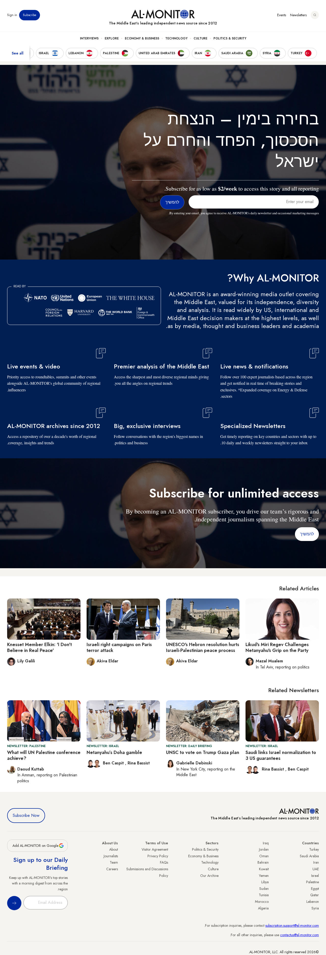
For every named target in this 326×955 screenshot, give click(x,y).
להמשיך (307, 534)
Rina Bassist (273, 769)
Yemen (264, 875)
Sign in (12, 15)
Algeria (263, 908)
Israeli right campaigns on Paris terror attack (119, 647)
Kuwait (264, 869)
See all (17, 53)
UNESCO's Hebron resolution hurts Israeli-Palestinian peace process (202, 647)
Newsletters (298, 15)
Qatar (314, 894)
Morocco (262, 901)
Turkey (314, 849)
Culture (200, 38)
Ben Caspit (298, 769)
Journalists (111, 856)
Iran (316, 862)
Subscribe (29, 15)
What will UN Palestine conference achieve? (43, 755)
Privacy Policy (157, 856)
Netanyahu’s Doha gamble (114, 752)
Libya (265, 882)
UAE (316, 869)
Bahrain (263, 862)
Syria (315, 908)
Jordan (264, 849)
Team (114, 862)
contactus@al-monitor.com (299, 934)
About (113, 849)
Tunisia (264, 894)
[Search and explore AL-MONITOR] (315, 15)
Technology (176, 38)
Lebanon (312, 901)
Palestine (312, 882)
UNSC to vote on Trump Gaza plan (202, 752)
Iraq (266, 843)
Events (281, 15)
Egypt (315, 888)
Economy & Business (142, 38)
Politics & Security (229, 38)
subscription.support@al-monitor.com (292, 925)
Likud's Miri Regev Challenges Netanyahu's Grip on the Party (277, 647)
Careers (112, 869)
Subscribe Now (26, 815)
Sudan (264, 888)
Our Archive (209, 875)
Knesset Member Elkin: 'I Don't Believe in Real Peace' (39, 647)
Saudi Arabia (309, 856)
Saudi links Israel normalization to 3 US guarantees (281, 755)
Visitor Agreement (155, 849)
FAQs (164, 862)
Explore (112, 38)
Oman (264, 856)
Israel (315, 875)
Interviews (89, 38)
